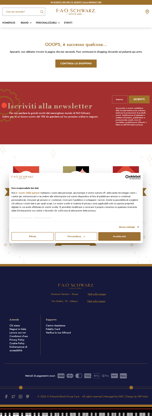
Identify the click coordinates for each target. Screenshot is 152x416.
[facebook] (6, 397)
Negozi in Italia (18, 329)
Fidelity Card (53, 329)
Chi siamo (15, 325)
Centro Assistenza (55, 325)
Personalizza (74, 236)
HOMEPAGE (8, 22)
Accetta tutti (119, 236)
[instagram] (20, 397)
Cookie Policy (17, 343)
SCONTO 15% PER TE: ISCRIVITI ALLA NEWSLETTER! (77, 2)
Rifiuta (32, 236)
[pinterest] (28, 397)
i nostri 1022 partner (29, 193)
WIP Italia (142, 396)
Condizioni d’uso (19, 336)
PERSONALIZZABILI (46, 22)
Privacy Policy (17, 339)
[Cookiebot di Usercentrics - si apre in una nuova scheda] (128, 177)
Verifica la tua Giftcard (58, 332)
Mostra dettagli (127, 227)
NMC (121, 396)
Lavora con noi (18, 332)
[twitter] (13, 397)
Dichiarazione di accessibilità (18, 348)
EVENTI (68, 22)
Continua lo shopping (76, 63)
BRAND (25, 22)
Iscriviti (139, 99)
